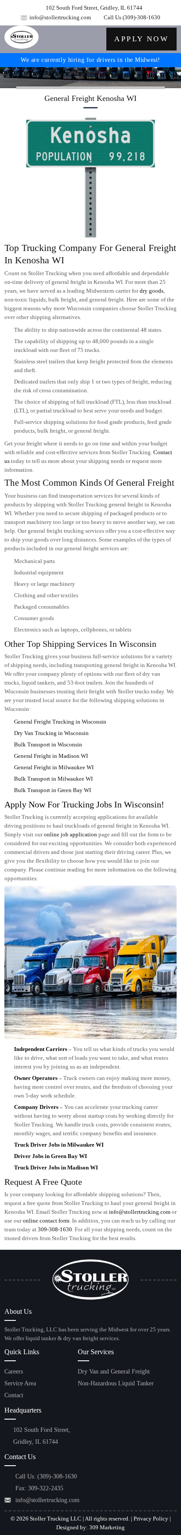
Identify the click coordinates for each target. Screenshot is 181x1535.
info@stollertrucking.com (60, 17)
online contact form (46, 1220)
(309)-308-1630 (141, 17)
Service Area (20, 1383)
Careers (13, 1371)
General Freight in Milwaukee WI (54, 767)
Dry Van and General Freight (114, 1371)
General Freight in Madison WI (51, 756)
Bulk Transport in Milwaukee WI (53, 778)
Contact (13, 1395)
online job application (70, 834)
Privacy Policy (151, 1518)
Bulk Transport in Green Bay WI (52, 790)
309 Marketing (107, 1527)
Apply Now (141, 39)
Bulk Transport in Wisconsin (48, 744)
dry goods (151, 290)
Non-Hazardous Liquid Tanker (116, 1383)
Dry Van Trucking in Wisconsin (51, 733)
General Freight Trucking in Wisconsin (60, 721)
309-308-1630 (55, 1229)
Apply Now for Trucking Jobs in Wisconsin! (84, 804)
